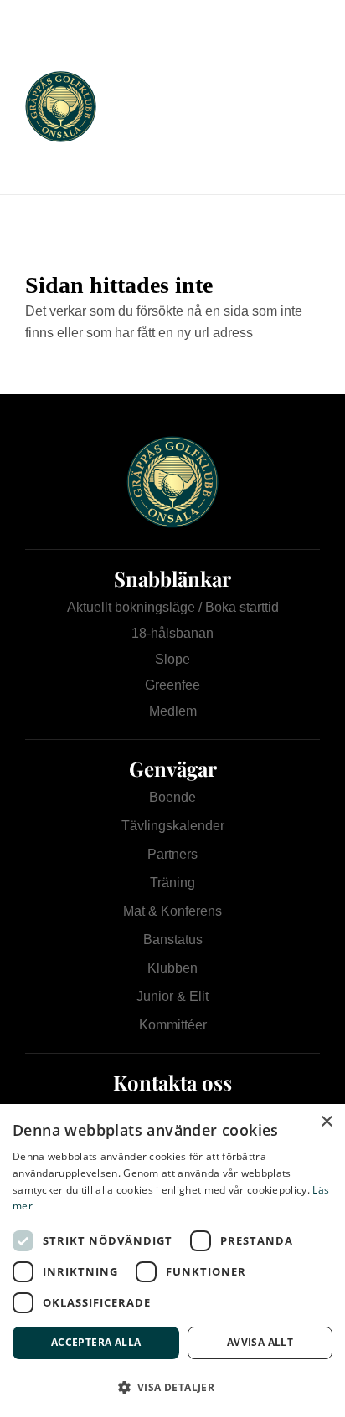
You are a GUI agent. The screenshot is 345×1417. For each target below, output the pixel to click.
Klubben (172, 968)
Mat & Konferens (172, 911)
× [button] (326, 1122)
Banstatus (173, 939)
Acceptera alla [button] (96, 1342)
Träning (172, 882)
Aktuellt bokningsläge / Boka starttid (173, 607)
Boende (172, 797)
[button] (172, 1387)
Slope (172, 659)
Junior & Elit (172, 996)
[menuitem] (295, 106)
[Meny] (295, 106)
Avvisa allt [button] (260, 1342)
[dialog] (172, 1260)
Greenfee (172, 685)
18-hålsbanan (172, 633)
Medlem (173, 711)
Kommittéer (173, 1025)
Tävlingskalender (172, 826)
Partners (172, 854)
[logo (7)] (143, 106)
